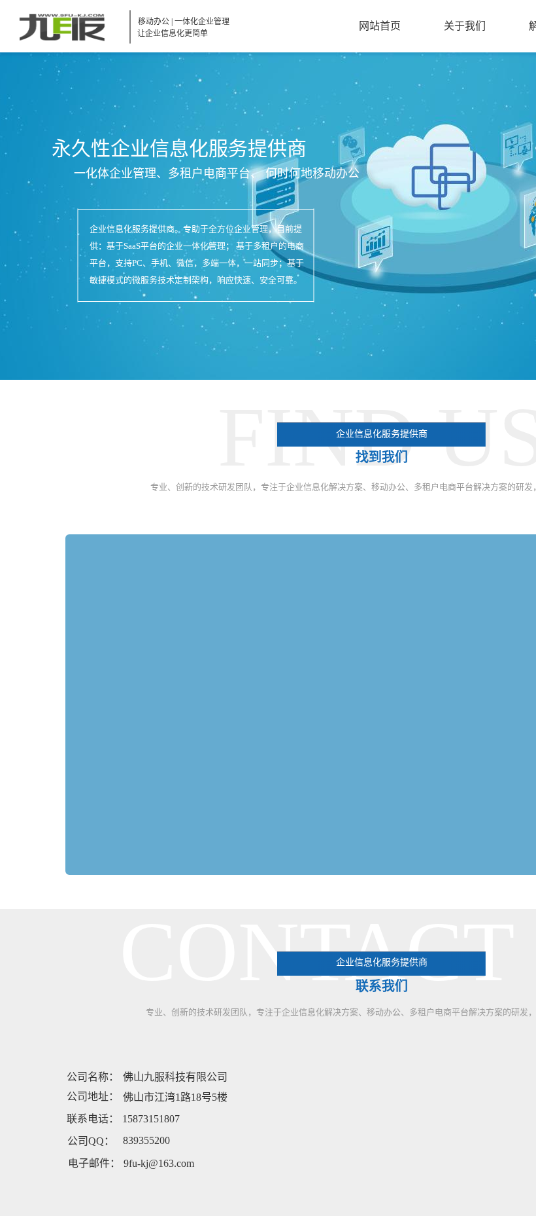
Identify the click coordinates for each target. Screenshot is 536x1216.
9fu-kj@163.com (159, 1163)
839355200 (146, 1140)
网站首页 (380, 25)
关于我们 (465, 25)
